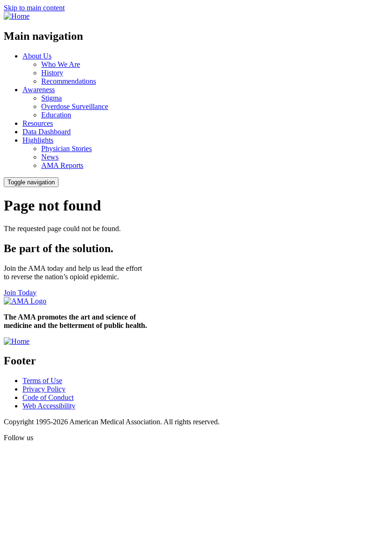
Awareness (38, 90)
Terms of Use (42, 381)
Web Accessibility (48, 406)
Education (56, 115)
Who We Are (60, 64)
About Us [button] (37, 56)
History (52, 73)
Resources (37, 123)
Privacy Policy (44, 389)
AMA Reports (62, 165)
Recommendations (68, 81)
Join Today (20, 293)
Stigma (51, 98)
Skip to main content (34, 8)
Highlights (37, 140)
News (50, 157)
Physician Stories (66, 149)
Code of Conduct (48, 397)
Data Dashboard (46, 132)
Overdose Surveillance (74, 106)
